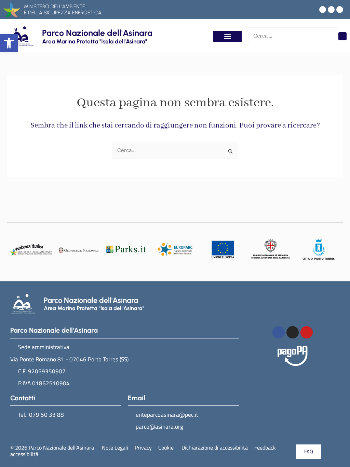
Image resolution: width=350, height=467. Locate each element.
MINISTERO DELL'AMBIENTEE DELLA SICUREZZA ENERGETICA (63, 9)
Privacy (143, 447)
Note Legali (115, 447)
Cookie (166, 447)
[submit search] (342, 36)
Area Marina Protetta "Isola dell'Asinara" (94, 41)
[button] (9, 43)
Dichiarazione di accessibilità (214, 447)
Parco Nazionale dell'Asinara (97, 33)
